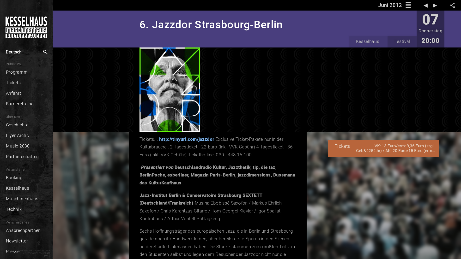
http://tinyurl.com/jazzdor (186, 139)
